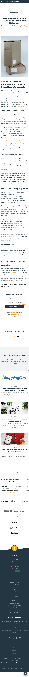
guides (17, 26)
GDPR (24, 219)
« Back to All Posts (14, 31)
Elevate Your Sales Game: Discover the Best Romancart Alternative (15, 626)
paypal (12, 223)
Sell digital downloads (14, 610)
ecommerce (11, 95)
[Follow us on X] (13, 638)
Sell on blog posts (14, 603)
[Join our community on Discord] (9, 638)
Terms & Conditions (14, 582)
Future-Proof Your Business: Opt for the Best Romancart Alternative (14, 631)
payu (15, 223)
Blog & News (14, 591)
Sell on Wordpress (14, 612)
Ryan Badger (24, 26)
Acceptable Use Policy (14, 584)
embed (9, 236)
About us (14, 580)
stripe (8, 223)
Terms (14, 653)
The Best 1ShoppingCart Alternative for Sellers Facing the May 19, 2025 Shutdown (14, 622)
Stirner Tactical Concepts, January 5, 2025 (12, 494)
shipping (3, 179)
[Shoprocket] (14, 549)
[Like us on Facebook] (16, 638)
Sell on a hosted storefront (14, 605)
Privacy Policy (14, 587)
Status (14, 647)
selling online (20, 106)
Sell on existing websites (14, 600)
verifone (20, 223)
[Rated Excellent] (13, 1)
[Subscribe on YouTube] (20, 638)
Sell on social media (14, 607)
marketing (21, 143)
